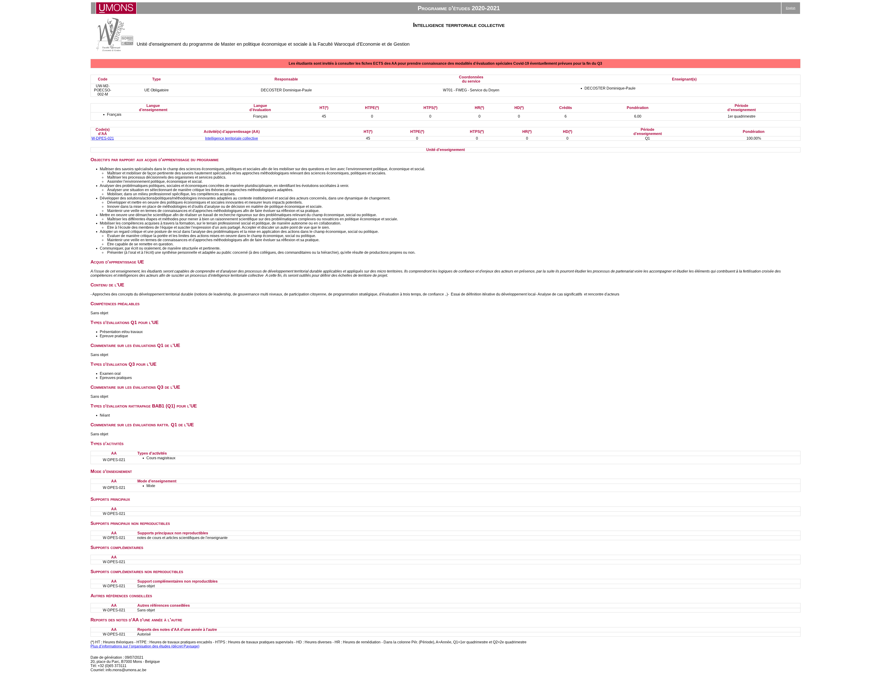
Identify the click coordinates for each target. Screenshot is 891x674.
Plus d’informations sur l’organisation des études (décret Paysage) (144, 646)
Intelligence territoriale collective (231, 138)
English (790, 8)
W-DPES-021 (102, 138)
